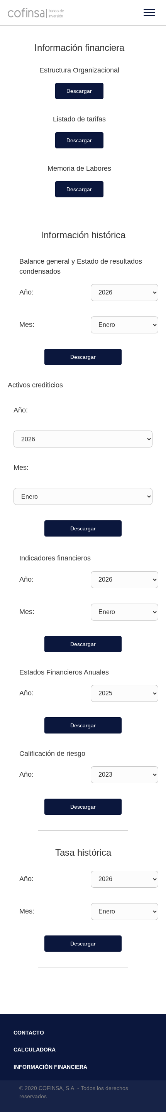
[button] (79, 91)
